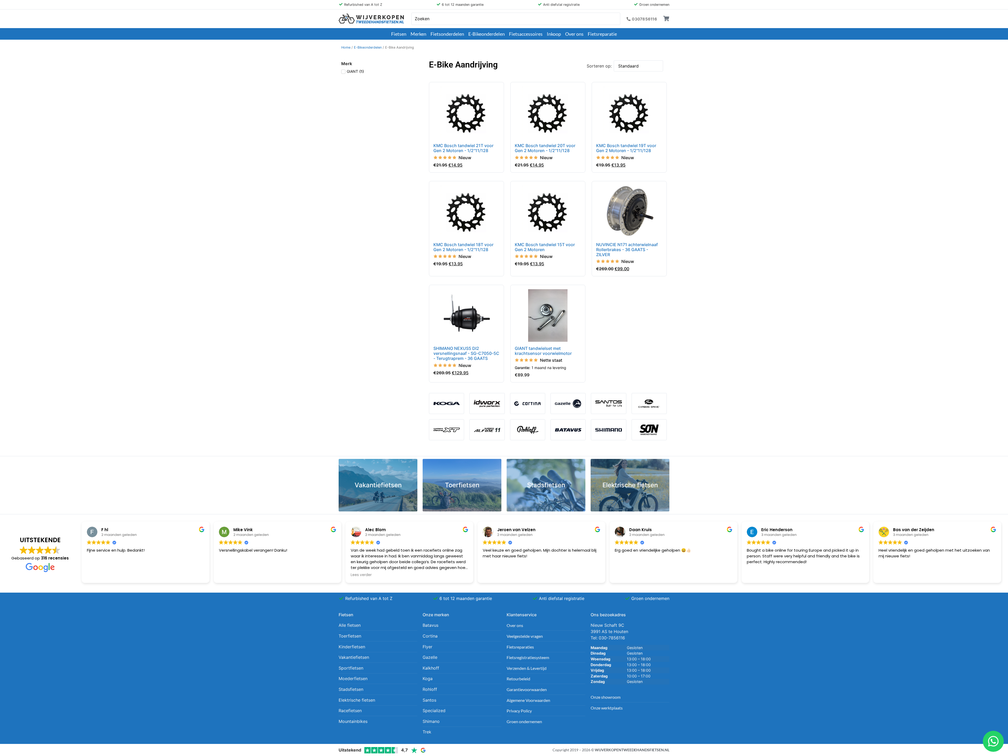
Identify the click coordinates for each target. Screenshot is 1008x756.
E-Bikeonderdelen (486, 34)
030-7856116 (612, 637)
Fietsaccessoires (526, 34)
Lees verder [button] (361, 575)
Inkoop (554, 34)
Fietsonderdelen (447, 34)
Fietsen (398, 34)
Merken (418, 34)
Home (345, 47)
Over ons (574, 34)
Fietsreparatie (602, 34)
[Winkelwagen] (666, 18)
